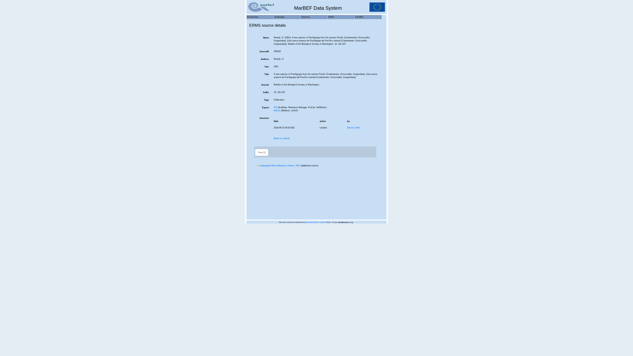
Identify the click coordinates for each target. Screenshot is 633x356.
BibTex (277, 110)
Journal (265, 85)
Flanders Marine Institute (315, 222)
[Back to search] (282, 138)
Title (266, 74)
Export (265, 107)
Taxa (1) (262, 152)
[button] (257, 165)
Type (266, 100)
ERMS (331, 17)
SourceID (264, 51)
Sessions (264, 118)
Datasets (305, 17)
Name (266, 37)
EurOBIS (359, 17)
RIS (275, 107)
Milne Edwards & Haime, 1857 (279, 165)
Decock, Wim (353, 127)
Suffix (266, 92)
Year (266, 66)
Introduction (252, 17)
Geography (279, 17)
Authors (265, 59)
